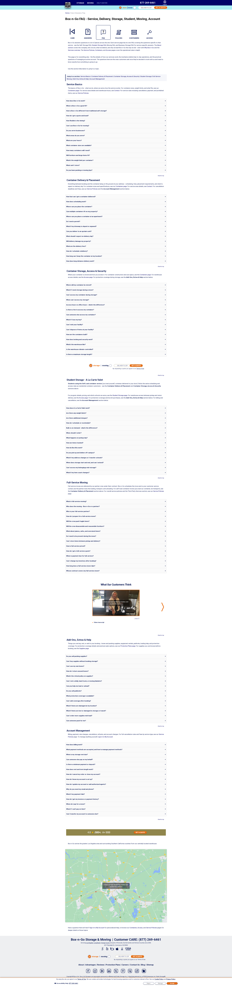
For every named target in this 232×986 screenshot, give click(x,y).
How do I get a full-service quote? (116, 551)
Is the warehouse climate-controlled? (116, 349)
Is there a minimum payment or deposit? (116, 764)
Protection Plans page (128, 646)
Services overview (74, 50)
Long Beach (97, 943)
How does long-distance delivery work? (116, 261)
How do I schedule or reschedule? (116, 423)
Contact (117, 90)
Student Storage (145, 76)
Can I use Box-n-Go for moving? (116, 126)
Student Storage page (119, 395)
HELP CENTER (102, 3)
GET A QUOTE (161, 7)
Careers (125, 965)
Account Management (97, 79)
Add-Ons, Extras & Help (81, 79)
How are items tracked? (116, 443)
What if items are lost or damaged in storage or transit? (116, 711)
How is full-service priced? (116, 546)
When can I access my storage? (116, 300)
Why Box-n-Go (149, 48)
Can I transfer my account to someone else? (116, 814)
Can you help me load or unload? (116, 686)
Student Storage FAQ (99, 45)
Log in (165, 4)
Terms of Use (81, 979)
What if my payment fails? (116, 794)
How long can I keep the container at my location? (116, 256)
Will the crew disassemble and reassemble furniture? (116, 526)
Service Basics (85, 76)
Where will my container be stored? (116, 285)
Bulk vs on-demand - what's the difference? (116, 428)
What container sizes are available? (116, 145)
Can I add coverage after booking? (116, 701)
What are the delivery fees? (116, 246)
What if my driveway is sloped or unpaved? (116, 226)
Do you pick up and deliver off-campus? (116, 453)
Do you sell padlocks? (116, 691)
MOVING (90, 3)
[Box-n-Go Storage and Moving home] (67, 5)
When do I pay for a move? (116, 804)
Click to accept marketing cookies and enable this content (116, 603)
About (81, 965)
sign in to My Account (105, 737)
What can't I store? (116, 165)
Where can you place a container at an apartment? (116, 216)
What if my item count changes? (116, 472)
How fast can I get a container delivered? (116, 196)
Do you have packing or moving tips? (116, 170)
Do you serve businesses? (116, 130)
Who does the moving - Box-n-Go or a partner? (116, 506)
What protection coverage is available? (116, 696)
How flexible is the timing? (116, 121)
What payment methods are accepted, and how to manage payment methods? (116, 749)
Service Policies (89, 50)
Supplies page (84, 648)
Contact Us (135, 965)
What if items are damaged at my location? (116, 706)
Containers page (73, 90)
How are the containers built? (116, 334)
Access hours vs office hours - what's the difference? (116, 305)
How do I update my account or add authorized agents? (116, 784)
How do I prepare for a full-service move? (116, 516)
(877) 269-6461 (150, 939)
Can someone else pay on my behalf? (116, 759)
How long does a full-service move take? (116, 566)
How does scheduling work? (116, 201)
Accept (172, 983)
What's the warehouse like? (116, 344)
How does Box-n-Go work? (116, 101)
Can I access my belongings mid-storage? (116, 467)
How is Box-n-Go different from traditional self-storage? (116, 111)
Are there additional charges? (116, 418)
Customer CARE (125, 939)
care (72, 13)
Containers (98, 50)
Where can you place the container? (116, 206)
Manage (160, 983)
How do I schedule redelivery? (116, 251)
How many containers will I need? (116, 150)
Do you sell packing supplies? (116, 656)
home (67, 13)
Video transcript (99, 622)
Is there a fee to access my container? (116, 310)
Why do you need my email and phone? (116, 789)
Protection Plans (113, 965)
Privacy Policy (170, 979)
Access (108, 50)
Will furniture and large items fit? (116, 155)
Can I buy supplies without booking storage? (116, 661)
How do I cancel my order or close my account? (116, 774)
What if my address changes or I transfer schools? (116, 458)
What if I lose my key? (116, 320)
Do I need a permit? (116, 221)
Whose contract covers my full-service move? (116, 571)
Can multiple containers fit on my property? (116, 211)
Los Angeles (89, 943)
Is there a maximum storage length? (116, 354)
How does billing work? (116, 745)
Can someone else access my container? (116, 315)
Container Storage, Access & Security (126, 76)
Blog (143, 965)
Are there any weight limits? (116, 413)
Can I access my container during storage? (116, 295)
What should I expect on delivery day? (116, 236)
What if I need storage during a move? (116, 290)
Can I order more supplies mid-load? (116, 716)
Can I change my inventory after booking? (116, 561)
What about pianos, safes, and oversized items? (116, 531)
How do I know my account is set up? (116, 779)
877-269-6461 (73, 983)
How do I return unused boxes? (116, 671)
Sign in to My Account (96, 928)
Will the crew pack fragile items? (116, 521)
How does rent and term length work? (116, 769)
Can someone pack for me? (116, 721)
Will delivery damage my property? (116, 241)
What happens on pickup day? (116, 438)
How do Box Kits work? (116, 448)
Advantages (90, 965)
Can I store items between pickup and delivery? (116, 541)
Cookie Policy (159, 979)
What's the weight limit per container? (116, 160)
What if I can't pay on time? (116, 809)
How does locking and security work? (116, 339)
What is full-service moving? (116, 501)
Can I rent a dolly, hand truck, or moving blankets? (116, 681)
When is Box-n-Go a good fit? (116, 106)
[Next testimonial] (162, 607)
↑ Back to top (160, 175)
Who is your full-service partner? (116, 511)
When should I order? (116, 433)
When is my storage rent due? (116, 754)
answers (78, 13)
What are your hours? (116, 140)
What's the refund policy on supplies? (116, 676)
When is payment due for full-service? (116, 556)
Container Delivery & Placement (102, 76)
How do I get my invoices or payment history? (116, 799)
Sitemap (150, 965)
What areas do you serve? (116, 135)
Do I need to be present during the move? (116, 536)
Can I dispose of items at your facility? (116, 329)
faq (84, 13)
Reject (148, 983)
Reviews (100, 965)
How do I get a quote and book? (116, 116)
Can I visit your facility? (116, 324)
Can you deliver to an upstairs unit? (116, 231)
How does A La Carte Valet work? (116, 408)
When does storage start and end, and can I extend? (116, 462)
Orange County (105, 943)
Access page (88, 277)
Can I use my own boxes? (116, 666)
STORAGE (80, 3)
